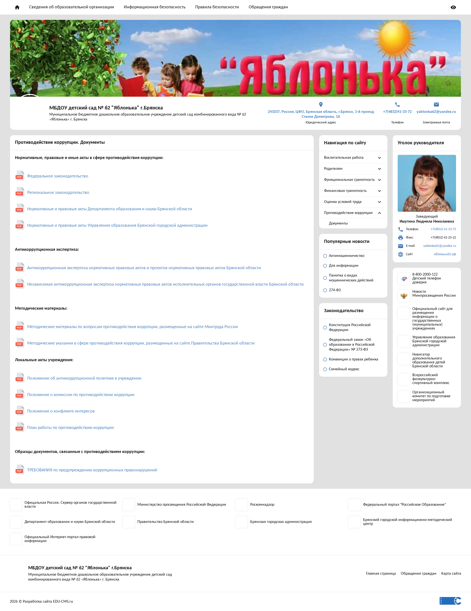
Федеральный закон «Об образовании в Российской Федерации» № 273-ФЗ (352, 345)
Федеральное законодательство (57, 176)
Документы (338, 224)
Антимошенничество (346, 256)
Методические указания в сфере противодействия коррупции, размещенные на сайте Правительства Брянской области (141, 343)
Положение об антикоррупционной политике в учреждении (84, 378)
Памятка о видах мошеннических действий (351, 278)
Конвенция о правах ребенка (353, 359)
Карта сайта (451, 574)
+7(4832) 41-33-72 (443, 229)
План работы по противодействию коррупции (70, 427)
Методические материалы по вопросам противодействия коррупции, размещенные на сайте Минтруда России (132, 327)
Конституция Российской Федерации (350, 327)
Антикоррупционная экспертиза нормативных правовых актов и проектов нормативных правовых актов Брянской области (144, 268)
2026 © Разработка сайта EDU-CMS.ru (41, 602)
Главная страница (381, 574)
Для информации (343, 266)
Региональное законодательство (58, 192)
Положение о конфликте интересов (61, 411)
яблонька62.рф (445, 254)
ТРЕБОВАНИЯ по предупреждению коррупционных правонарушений (92, 470)
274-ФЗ (335, 290)
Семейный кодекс (344, 369)
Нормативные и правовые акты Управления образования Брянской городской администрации (117, 225)
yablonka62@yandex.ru (439, 246)
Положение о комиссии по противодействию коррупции (80, 395)
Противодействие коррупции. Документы (60, 142)
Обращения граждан (268, 7)
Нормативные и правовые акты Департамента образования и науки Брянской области (109, 209)
